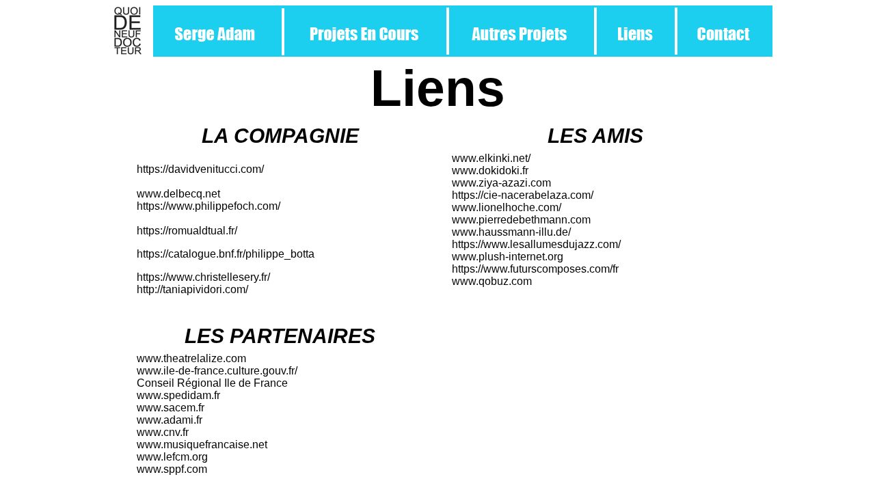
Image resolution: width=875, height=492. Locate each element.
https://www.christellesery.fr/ (203, 277)
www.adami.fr (169, 420)
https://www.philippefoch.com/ (208, 206)
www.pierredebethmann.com (521, 220)
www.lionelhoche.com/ (506, 207)
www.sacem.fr (170, 407)
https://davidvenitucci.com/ (200, 169)
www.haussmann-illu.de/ (511, 232)
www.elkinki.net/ (491, 158)
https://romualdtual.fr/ (187, 230)
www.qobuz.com (492, 281)
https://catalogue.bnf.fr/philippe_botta (225, 254)
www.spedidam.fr (178, 395)
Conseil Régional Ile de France (212, 383)
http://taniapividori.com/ (192, 289)
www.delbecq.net (178, 194)
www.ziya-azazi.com (501, 183)
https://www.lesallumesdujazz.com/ (536, 244)
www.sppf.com (172, 469)
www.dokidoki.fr (490, 170)
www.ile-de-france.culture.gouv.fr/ (217, 371)
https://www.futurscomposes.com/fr (535, 269)
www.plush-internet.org (507, 256)
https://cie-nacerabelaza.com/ (522, 195)
